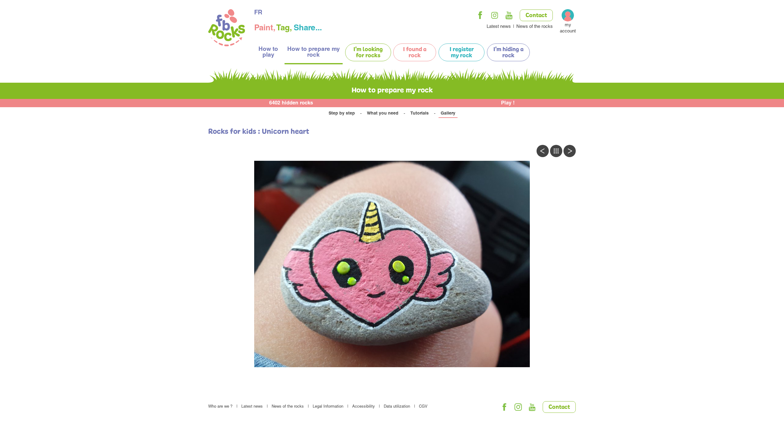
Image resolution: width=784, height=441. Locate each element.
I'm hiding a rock (508, 53)
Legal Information (328, 407)
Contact (536, 16)
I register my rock (462, 53)
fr (258, 13)
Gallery (448, 113)
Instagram (494, 15)
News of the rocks (534, 26)
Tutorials (419, 113)
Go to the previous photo (543, 151)
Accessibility (363, 407)
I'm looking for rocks (368, 53)
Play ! (508, 103)
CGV (423, 407)
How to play (268, 52)
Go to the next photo (570, 151)
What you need (382, 113)
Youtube (509, 15)
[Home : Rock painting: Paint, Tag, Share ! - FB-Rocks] (226, 28)
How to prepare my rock (313, 52)
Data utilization (397, 407)
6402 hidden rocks (291, 103)
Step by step (342, 113)
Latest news (499, 26)
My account (568, 28)
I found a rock (414, 53)
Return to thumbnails (556, 151)
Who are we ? (220, 407)
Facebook (480, 15)
